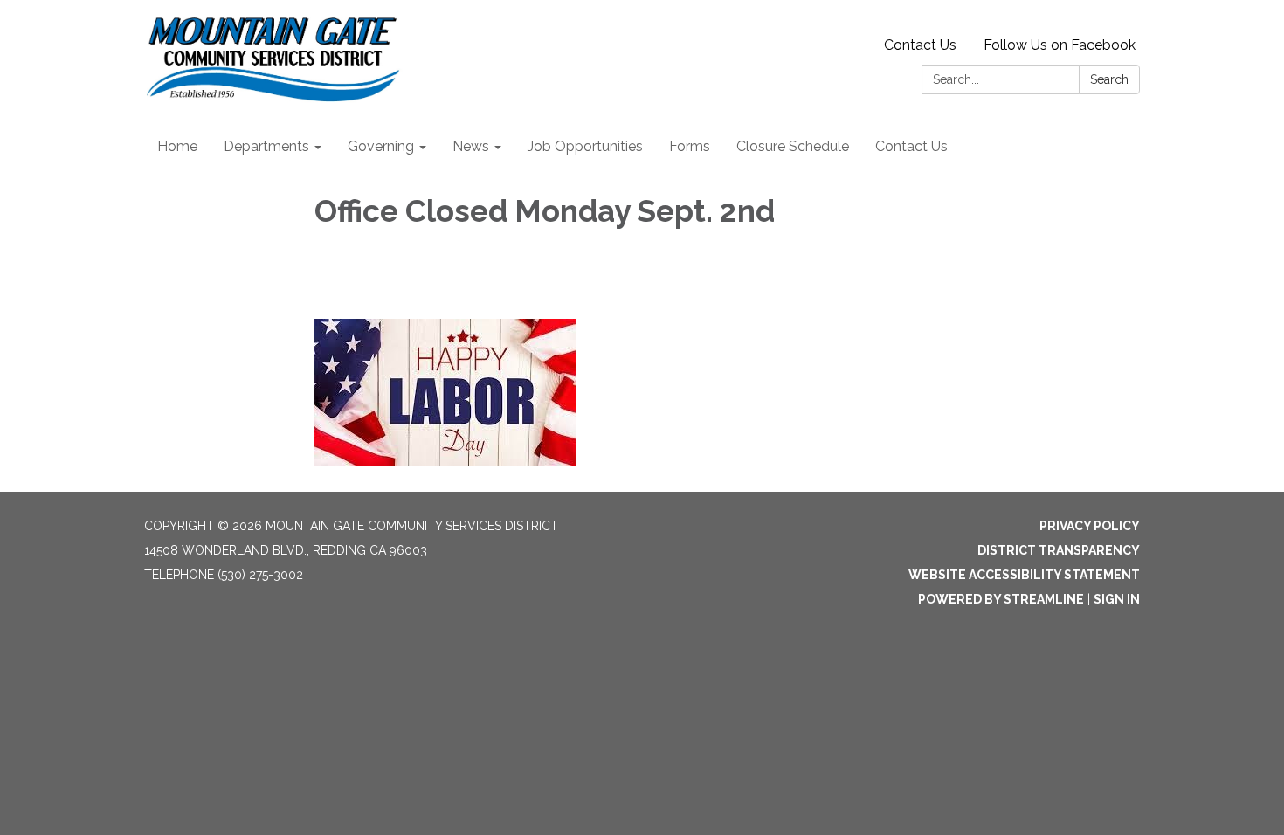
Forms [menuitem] (689, 146)
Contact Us (920, 45)
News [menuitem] (470, 146)
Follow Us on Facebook (1060, 45)
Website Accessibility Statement (1024, 575)
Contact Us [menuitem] (911, 146)
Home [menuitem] (177, 146)
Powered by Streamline (1001, 599)
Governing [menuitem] (381, 146)
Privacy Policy (1089, 526)
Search (1109, 79)
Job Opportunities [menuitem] (585, 146)
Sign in (1117, 599)
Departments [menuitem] (266, 146)
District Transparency (1058, 550)
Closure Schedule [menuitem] (792, 146)
